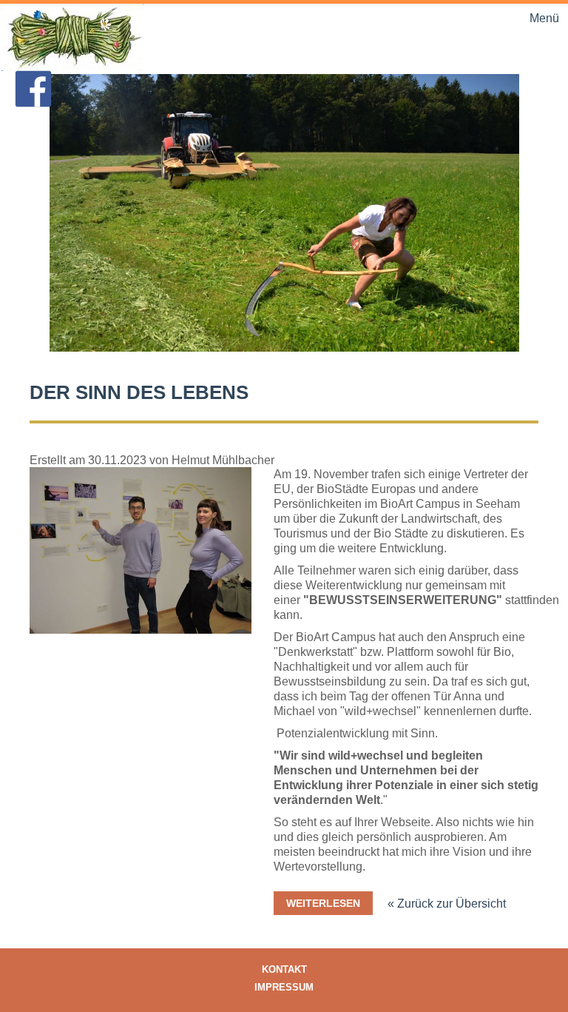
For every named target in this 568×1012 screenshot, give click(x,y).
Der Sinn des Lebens (139, 392)
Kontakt (284, 969)
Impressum (284, 987)
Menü (544, 18)
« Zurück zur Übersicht (447, 903)
